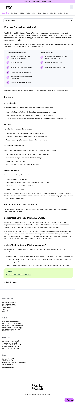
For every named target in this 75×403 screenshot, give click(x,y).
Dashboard (14, 13)
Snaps (4, 309)
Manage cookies (8, 367)
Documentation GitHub (10, 322)
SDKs (22, 13)
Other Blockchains (56, 13)
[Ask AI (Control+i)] (69, 400)
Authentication (31, 13)
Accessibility (6, 364)
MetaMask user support (10, 348)
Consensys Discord (9, 343)
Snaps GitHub (7, 331)
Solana (45, 13)
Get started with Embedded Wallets (18, 274)
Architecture (11, 209)
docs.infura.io (46, 1)
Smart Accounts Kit (9, 306)
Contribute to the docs (10, 347)
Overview (5, 13)
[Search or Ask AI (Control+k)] (71, 7)
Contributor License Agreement (13, 363)
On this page (10, 20)
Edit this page (11, 282)
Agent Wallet (6, 308)
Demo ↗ (67, 13)
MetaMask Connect (9, 302)
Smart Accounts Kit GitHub (11, 327)
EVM (39, 13)
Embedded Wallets (8, 304)
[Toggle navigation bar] (3, 7)
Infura (4, 311)
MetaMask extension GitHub (12, 323)
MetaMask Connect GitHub (11, 325)
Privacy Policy (7, 359)
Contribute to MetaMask (10, 345)
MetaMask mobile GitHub (11, 329)
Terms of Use (6, 361)
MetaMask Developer (9, 341)
